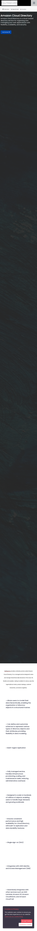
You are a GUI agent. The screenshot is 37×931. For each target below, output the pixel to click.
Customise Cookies (25, 924)
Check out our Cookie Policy (14, 916)
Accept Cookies (27, 921)
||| (34, 3)
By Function (23, 9)
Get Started (5, 32)
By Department (15, 9)
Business (6, 9)
